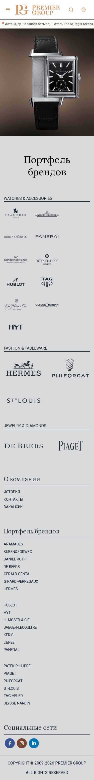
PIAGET (10, 673)
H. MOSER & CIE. (17, 620)
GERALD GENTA (17, 574)
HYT (7, 613)
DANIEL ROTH (15, 559)
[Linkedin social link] (34, 743)
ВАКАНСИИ (13, 507)
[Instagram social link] (22, 743)
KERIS (9, 635)
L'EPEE (9, 642)
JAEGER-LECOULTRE (20, 627)
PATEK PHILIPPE (17, 666)
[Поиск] (71, 10)
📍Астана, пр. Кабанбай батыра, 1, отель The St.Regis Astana (47, 24)
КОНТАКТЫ (13, 499)
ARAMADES (13, 544)
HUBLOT (10, 605)
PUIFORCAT (13, 681)
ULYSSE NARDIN (17, 703)
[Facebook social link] (10, 743)
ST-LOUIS (11, 688)
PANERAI (11, 650)
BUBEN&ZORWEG (18, 552)
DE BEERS (12, 567)
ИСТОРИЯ (12, 492)
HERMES (11, 589)
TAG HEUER (13, 696)
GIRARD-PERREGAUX (21, 581)
